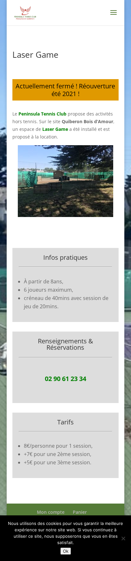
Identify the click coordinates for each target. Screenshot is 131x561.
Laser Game (55, 129)
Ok (65, 551)
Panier (80, 512)
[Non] (123, 538)
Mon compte (51, 512)
